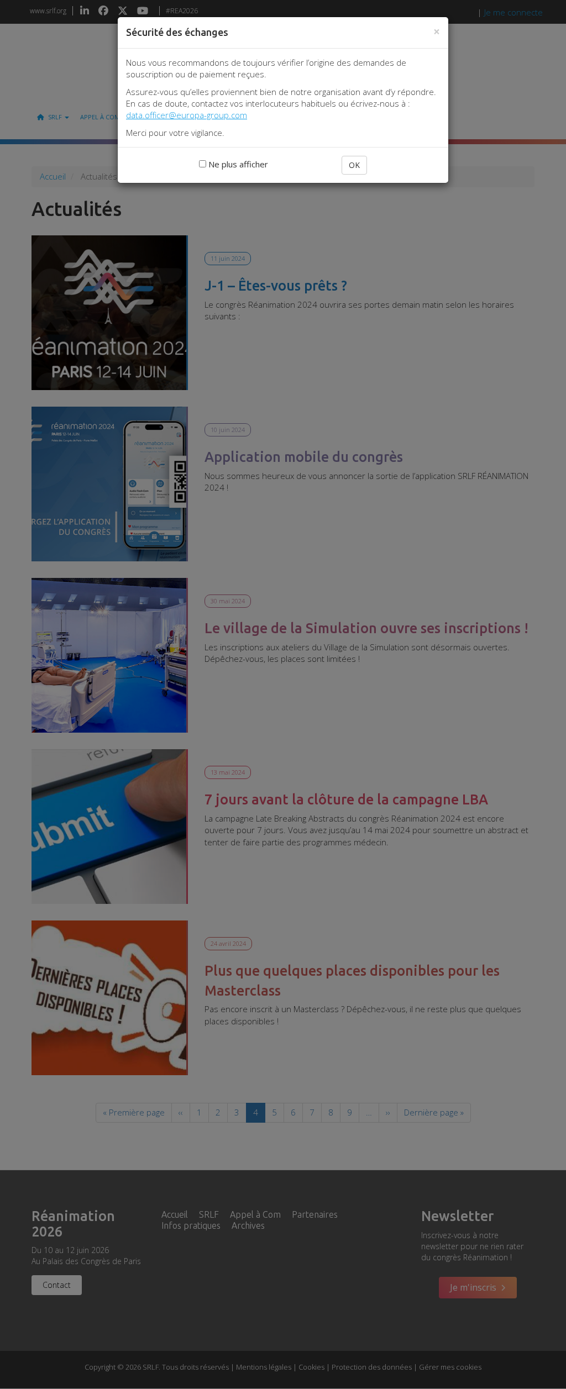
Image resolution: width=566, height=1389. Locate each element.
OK (354, 165)
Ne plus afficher (237, 164)
